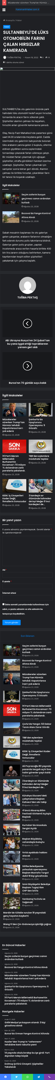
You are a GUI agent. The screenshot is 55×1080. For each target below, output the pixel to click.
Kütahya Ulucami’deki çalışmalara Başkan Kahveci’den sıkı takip (34, 799)
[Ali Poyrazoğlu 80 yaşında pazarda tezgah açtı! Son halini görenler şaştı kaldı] (11, 770)
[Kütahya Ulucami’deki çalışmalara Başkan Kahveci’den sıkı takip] (11, 800)
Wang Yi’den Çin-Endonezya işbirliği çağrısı (27, 924)
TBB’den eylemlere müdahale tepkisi (39, 457)
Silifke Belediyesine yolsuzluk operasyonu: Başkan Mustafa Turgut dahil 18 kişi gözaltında (35, 871)
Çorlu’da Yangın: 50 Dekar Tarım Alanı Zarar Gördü (36, 725)
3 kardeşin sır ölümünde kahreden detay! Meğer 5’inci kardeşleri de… (40, 500)
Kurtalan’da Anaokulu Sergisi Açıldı (34, 827)
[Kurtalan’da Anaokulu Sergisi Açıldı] (11, 829)
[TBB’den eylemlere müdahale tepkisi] (41, 446)
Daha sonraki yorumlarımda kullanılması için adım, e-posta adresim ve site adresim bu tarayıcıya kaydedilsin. (25, 609)
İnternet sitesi (9, 593)
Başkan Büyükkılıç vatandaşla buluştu (33, 840)
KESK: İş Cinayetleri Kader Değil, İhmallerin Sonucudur (14, 498)
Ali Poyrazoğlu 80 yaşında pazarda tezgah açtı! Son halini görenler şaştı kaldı (36, 769)
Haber (19, 20)
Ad (4, 570)
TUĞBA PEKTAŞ (14, 57)
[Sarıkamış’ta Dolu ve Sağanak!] (11, 903)
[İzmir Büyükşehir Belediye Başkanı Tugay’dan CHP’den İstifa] (11, 888)
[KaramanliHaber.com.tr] (27, 9)
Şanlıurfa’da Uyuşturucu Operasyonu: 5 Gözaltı (37, 424)
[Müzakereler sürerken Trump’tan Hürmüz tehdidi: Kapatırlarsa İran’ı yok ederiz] (14, 409)
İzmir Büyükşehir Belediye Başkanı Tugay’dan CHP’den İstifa (36, 887)
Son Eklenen (27, 635)
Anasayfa (9, 20)
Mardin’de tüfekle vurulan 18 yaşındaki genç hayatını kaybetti (24, 914)
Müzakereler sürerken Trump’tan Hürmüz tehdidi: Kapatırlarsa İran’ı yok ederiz (13, 425)
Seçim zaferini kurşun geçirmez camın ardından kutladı (36, 198)
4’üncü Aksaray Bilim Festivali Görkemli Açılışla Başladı (36, 813)
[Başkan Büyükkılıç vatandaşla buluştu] (11, 843)
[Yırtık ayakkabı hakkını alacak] (11, 857)
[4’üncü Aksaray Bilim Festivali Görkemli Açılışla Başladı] (11, 814)
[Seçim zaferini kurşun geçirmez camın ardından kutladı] (10, 198)
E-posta (7, 581)
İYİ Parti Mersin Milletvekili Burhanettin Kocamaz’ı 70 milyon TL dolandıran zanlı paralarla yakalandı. (14, 463)
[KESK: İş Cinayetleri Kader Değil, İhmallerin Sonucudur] (14, 486)
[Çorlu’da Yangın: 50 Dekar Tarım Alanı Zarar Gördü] (11, 728)
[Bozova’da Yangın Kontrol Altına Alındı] (10, 217)
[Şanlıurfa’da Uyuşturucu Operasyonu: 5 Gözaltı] (41, 409)
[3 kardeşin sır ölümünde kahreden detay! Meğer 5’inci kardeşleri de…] (41, 486)
